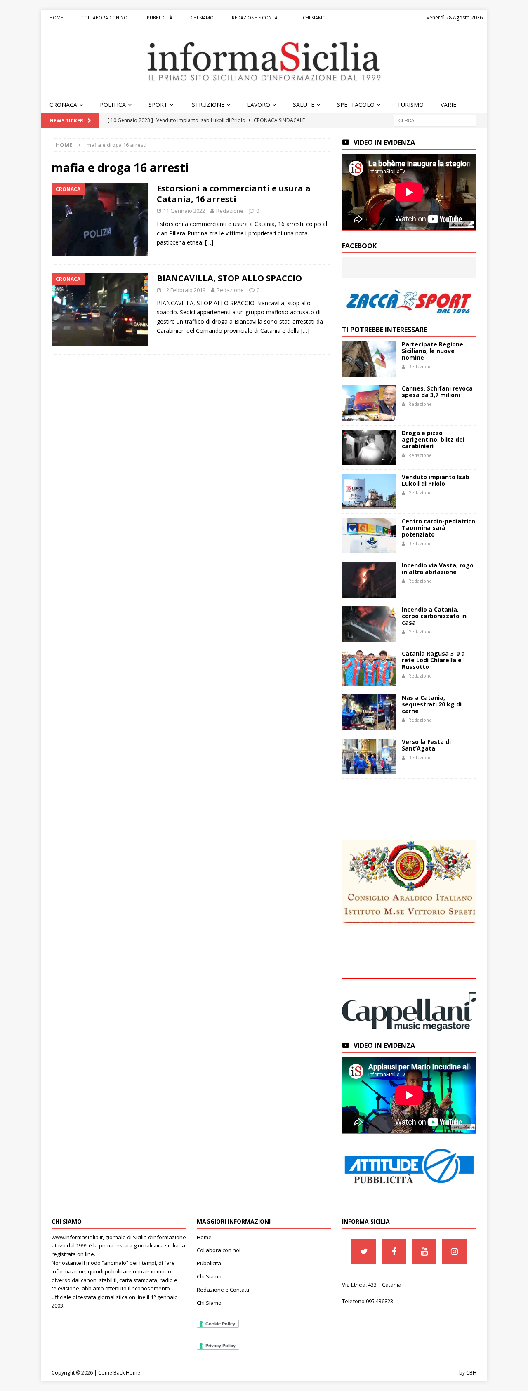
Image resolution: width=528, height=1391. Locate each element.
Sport (157, 104)
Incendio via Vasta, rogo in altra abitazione (438, 568)
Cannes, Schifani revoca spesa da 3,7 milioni (437, 391)
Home (56, 17)
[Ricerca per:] (435, 120)
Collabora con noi (105, 17)
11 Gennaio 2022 (184, 210)
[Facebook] (394, 1251)
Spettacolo (356, 104)
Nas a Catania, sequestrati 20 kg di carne (432, 704)
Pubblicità (159, 17)
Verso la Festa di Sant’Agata (426, 745)
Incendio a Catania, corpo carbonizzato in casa (434, 615)
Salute (303, 104)
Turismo (410, 104)
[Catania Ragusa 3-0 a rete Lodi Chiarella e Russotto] (369, 668)
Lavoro (258, 104)
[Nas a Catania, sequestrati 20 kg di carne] (369, 712)
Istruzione (207, 104)
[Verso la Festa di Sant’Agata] (369, 756)
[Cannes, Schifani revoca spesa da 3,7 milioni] (369, 403)
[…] (209, 242)
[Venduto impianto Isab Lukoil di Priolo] (369, 491)
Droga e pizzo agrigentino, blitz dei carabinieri (433, 439)
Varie (448, 104)
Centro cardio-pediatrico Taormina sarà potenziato (438, 527)
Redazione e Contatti (258, 17)
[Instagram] (454, 1251)
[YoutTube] (424, 1251)
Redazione (229, 210)
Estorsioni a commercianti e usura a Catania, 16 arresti (234, 194)
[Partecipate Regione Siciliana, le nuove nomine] (369, 359)
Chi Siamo (202, 17)
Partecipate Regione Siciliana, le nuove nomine (432, 350)
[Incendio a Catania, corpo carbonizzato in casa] (369, 624)
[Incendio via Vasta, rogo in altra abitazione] (369, 580)
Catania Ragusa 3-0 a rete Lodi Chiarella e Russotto (433, 660)
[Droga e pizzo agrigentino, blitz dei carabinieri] (369, 447)
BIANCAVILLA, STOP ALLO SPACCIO (229, 278)
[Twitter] (363, 1251)
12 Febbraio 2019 (184, 290)
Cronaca (63, 104)
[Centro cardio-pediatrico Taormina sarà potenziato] (369, 535)
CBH (471, 1372)
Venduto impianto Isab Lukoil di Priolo (435, 480)
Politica (113, 104)
